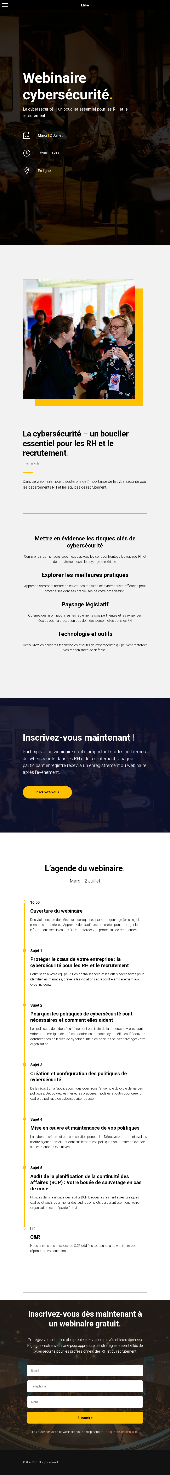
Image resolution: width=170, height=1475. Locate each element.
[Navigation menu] (5, 5)
